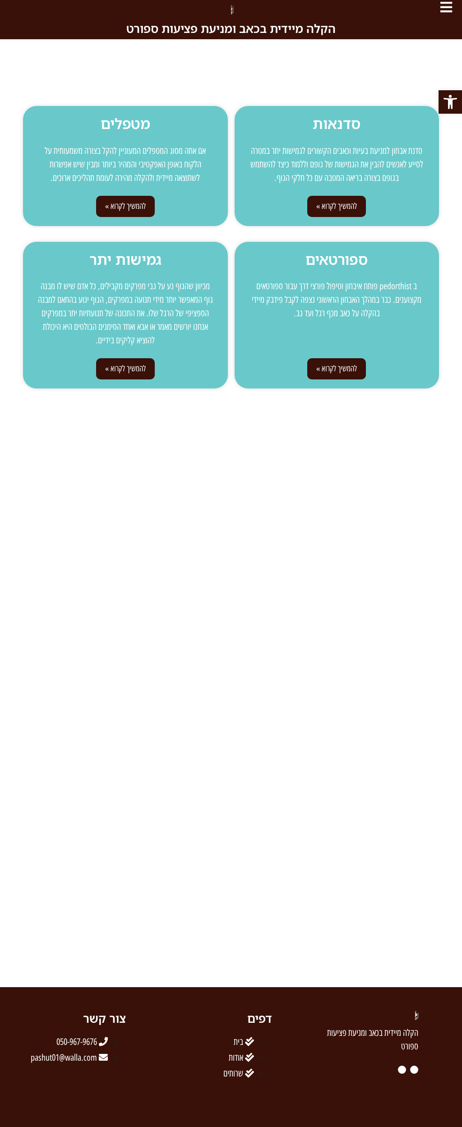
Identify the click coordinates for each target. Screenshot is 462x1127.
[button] (450, 102)
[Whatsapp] (13, 1097)
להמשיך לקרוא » (336, 206)
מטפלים (125, 123)
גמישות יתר (125, 259)
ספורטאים (336, 259)
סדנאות (336, 123)
